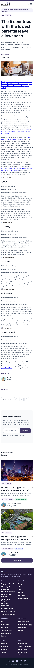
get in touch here (6, 368)
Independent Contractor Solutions (8, 590)
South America (23, 598)
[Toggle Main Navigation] (31, 4)
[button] (27, 4)
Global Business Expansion (6, 595)
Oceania (20, 592)
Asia (19, 589)
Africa (20, 587)
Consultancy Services (8, 611)
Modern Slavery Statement (23, 653)
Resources (4, 627)
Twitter (3, 652)
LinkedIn (4, 643)
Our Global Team (23, 622)
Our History (22, 627)
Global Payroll (5, 587)
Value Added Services (8, 614)
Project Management (7, 608)
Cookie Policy (22, 649)
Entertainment (19, 548)
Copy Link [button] (8, 399)
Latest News (5, 624)
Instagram (4, 646)
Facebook (4, 649)
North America (22, 595)
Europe (20, 584)
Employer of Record (7, 499)
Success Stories (6, 633)
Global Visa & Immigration (5, 600)
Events (3, 636)
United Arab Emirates (21, 499)
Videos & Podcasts (7, 630)
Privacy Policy (19, 435)
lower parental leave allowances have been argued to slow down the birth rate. (17, 132)
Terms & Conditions (24, 646)
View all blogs (17, 560)
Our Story (21, 630)
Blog (2, 622)
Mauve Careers (25, 624)
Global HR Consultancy (5, 604)
